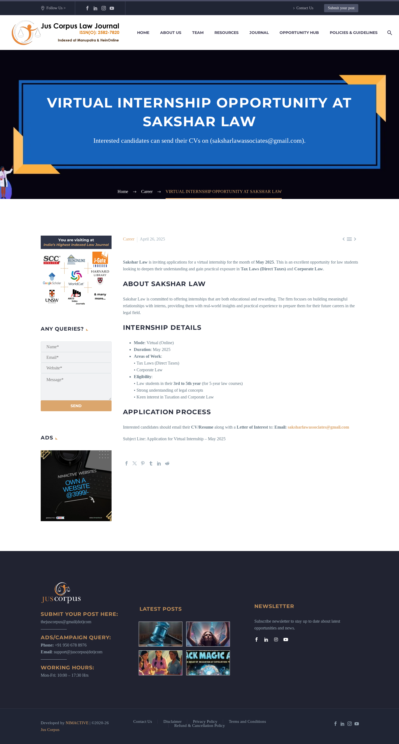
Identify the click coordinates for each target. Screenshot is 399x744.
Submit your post (341, 8)
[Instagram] (104, 8)
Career (128, 239)
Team (198, 32)
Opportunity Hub (299, 32)
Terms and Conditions (247, 722)
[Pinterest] (143, 463)
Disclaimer (172, 722)
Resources (226, 32)
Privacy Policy (205, 722)
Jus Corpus (50, 729)
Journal (259, 32)
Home (143, 32)
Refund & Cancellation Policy (199, 726)
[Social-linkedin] (266, 639)
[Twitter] (134, 463)
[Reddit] (167, 463)
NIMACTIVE (77, 723)
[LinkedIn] (95, 8)
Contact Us (304, 8)
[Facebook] (87, 8)
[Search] (388, 33)
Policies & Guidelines (354, 32)
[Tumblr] (151, 463)
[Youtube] (286, 639)
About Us (170, 32)
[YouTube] (112, 8)
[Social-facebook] (256, 639)
